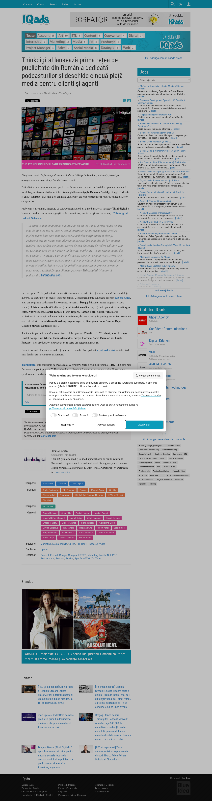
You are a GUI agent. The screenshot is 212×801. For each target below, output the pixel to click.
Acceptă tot (144, 424)
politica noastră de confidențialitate (67, 408)
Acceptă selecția (106, 424)
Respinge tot (67, 424)
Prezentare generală (149, 375)
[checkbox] (59, 415)
